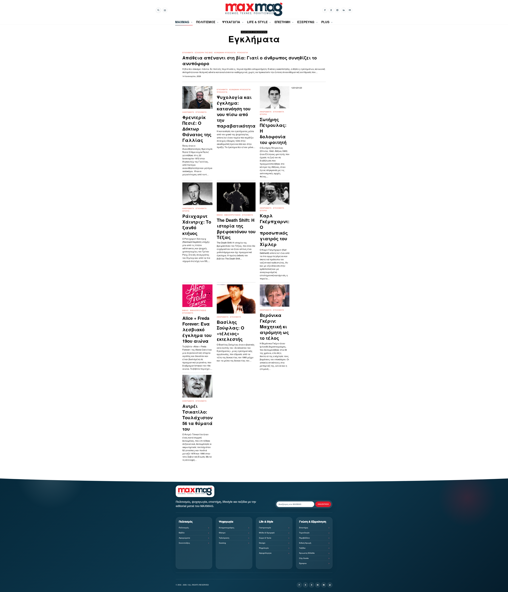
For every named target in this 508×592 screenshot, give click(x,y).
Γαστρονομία (265, 528)
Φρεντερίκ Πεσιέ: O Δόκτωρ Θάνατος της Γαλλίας (196, 128)
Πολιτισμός (184, 528)
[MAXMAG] (254, 9)
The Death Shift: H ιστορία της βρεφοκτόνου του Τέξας (236, 228)
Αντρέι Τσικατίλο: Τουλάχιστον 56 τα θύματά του (197, 417)
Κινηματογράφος (226, 528)
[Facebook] (324, 10)
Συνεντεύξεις (184, 543)
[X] (331, 10)
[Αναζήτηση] (158, 10)
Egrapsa (303, 563)
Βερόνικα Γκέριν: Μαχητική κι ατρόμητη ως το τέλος (274, 326)
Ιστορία (263, 114)
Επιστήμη (303, 528)
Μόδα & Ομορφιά (267, 533)
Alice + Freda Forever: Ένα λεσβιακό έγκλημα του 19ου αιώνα (197, 329)
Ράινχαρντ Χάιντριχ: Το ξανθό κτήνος (196, 224)
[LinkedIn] (343, 10)
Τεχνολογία (304, 533)
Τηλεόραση (224, 538)
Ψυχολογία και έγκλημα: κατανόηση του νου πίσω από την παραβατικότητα (236, 111)
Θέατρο (222, 533)
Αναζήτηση (323, 504)
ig (317, 585)
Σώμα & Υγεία (265, 538)
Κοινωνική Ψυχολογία (225, 52)
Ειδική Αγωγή (305, 543)
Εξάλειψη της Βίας (204, 52)
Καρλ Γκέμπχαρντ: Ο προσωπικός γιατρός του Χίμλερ (274, 230)
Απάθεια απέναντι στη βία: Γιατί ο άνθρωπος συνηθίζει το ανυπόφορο (249, 60)
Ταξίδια (302, 548)
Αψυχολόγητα (265, 553)
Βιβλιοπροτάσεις (232, 215)
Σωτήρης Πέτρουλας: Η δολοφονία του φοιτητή (273, 131)
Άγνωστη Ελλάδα (307, 553)
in (324, 585)
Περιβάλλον (304, 538)
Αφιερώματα (188, 112)
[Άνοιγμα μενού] (164, 10)
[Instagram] (337, 10)
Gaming (222, 543)
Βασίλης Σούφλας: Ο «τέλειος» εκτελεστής (230, 330)
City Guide (304, 558)
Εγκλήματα (187, 52)
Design (262, 543)
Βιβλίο (220, 215)
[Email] (349, 10)
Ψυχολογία (242, 52)
